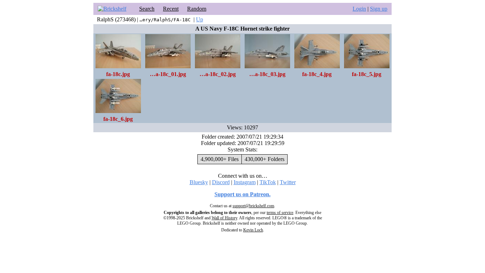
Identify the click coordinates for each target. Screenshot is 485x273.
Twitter (288, 182)
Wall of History (224, 217)
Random (196, 9)
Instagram (245, 182)
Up (199, 19)
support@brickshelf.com (253, 205)
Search (146, 9)
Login (359, 9)
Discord (221, 182)
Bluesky (199, 182)
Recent (171, 9)
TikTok (268, 182)
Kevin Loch (253, 230)
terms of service (280, 212)
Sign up (378, 9)
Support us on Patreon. (242, 194)
